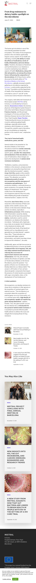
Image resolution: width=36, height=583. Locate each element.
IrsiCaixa (7, 87)
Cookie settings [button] (7, 579)
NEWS (18, 20)
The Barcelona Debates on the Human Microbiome (16, 81)
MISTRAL (20, 102)
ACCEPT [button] (15, 579)
